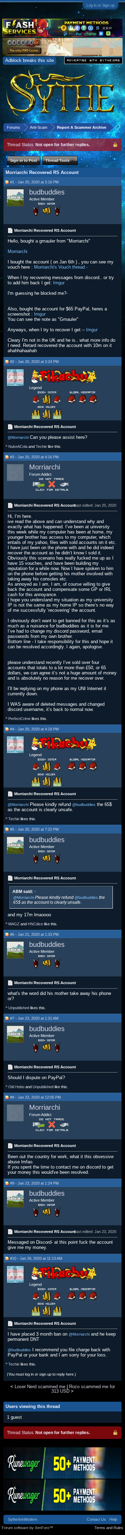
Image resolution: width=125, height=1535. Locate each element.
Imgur (59, 282)
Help (113, 1519)
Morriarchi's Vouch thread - (61, 267)
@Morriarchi (18, 437)
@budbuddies (83, 804)
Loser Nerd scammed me (40, 1386)
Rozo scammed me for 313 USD (83, 1389)
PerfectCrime (19, 719)
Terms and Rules (108, 1528)
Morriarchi (17, 251)
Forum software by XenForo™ (27, 1528)
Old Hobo (16, 1087)
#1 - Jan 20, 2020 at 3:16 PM (34, 182)
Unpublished (18, 1008)
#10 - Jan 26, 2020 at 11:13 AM (36, 1258)
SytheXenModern (22, 1519)
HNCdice (35, 924)
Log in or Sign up (100, 5)
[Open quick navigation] (117, 127)
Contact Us (96, 1519)
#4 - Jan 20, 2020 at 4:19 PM (34, 729)
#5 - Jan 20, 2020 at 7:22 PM (34, 829)
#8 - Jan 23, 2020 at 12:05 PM (35, 1097)
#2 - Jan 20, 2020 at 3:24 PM (34, 361)
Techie (41, 446)
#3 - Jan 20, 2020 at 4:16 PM (34, 457)
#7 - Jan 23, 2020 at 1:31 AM (34, 1018)
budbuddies (47, 192)
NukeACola (17, 446)
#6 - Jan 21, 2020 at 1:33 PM (34, 934)
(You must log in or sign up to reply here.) (41, 1374)
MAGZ (13, 924)
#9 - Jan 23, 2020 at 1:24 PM (34, 1183)
